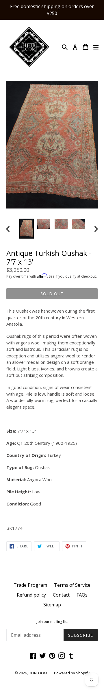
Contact (61, 595)
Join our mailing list (52, 622)
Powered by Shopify (72, 673)
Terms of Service (72, 585)
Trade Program (30, 585)
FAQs (82, 595)
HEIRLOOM (38, 673)
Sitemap (52, 604)
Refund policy (31, 595)
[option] (26, 228)
